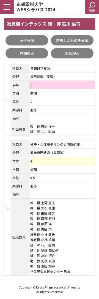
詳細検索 (27, 53)
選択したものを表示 (72, 40)
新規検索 (72, 53)
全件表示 (27, 40)
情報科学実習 (40, 68)
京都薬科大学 (35, 6)
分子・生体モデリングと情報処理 (55, 144)
